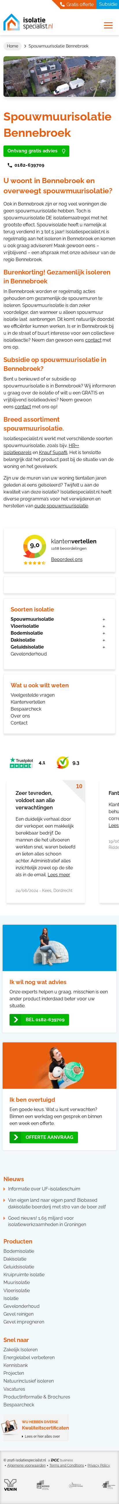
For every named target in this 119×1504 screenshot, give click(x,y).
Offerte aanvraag (49, 1137)
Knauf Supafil (53, 452)
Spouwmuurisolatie (32, 619)
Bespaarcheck (26, 709)
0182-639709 (29, 165)
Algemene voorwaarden (26, 1465)
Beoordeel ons (67, 559)
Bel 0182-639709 (45, 1019)
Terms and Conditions (66, 1465)
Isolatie (10, 1298)
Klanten (73, 541)
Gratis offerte (79, 4)
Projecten (13, 1373)
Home (12, 46)
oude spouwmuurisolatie (61, 506)
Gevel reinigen (18, 1314)
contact (93, 340)
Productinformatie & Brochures (36, 1397)
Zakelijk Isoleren (20, 1349)
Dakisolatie (23, 640)
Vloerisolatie (25, 626)
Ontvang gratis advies (33, 151)
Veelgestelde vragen (33, 695)
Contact (19, 723)
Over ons (20, 716)
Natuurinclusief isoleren (28, 1381)
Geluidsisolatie (27, 647)
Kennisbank (15, 1365)
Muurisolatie (16, 1282)
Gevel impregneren (23, 1322)
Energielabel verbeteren (29, 1357)
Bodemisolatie (27, 633)
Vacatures (14, 1389)
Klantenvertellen (28, 702)
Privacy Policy (99, 1465)
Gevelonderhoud (29, 654)
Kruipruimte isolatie (23, 1274)
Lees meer (59, 874)
